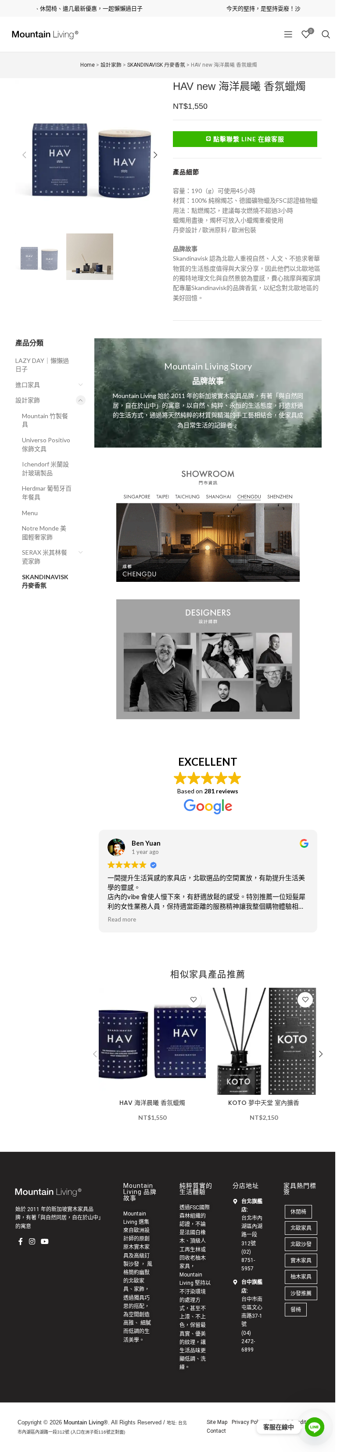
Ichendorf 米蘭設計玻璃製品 (45, 468)
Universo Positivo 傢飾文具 (46, 444)
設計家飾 (27, 400)
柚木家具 (301, 1276)
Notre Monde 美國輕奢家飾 (44, 532)
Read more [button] (122, 919)
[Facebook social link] (20, 1241)
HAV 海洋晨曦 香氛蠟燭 (152, 1102)
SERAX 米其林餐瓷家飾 (44, 557)
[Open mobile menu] (288, 34)
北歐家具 (301, 1228)
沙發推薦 (301, 1293)
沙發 (134, 1264)
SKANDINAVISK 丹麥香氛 (45, 581)
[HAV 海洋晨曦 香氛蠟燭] (152, 1041)
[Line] (314, 1427)
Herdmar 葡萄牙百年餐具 (47, 492)
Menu (30, 512)
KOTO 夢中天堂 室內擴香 (263, 1102)
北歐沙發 (301, 1244)
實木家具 (301, 1260)
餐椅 (295, 1309)
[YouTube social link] (44, 1241)
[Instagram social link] (32, 1241)
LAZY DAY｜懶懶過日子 (42, 365)
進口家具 (27, 384)
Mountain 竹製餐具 (45, 420)
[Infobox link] (208, 393)
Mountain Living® (86, 1422)
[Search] (326, 34)
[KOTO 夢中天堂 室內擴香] (263, 1041)
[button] (24, 155)
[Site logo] (44, 33)
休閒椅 (298, 1211)
